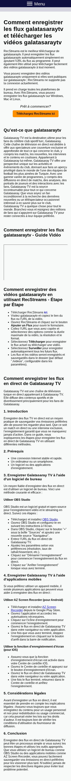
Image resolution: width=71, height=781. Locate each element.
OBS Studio (50, 519)
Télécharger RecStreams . (29, 312)
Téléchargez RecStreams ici (35, 113)
